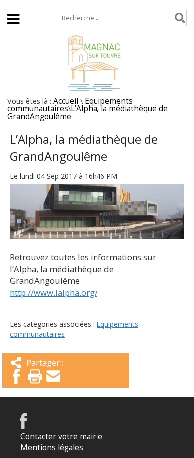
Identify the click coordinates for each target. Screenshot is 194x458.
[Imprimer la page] (35, 385)
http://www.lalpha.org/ (53, 292)
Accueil (20, 4)
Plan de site (68, 4)
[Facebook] (16, 385)
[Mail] (53, 385)
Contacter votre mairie (61, 436)
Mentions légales (51, 447)
